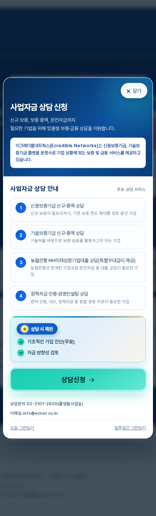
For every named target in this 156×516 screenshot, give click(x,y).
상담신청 (78, 380)
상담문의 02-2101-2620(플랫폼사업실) (46, 403)
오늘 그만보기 (22, 428)
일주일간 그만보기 (130, 428)
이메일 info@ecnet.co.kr (34, 413)
